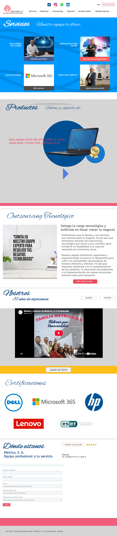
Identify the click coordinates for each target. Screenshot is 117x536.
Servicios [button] (33, 11)
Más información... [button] (85, 281)
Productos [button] (44, 11)
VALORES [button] (88, 298)
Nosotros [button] (71, 11)
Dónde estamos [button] (102, 11)
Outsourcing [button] (57, 11)
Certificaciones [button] (84, 11)
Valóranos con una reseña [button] (73, 444)
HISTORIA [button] (107, 298)
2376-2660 (110, 4)
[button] (108, 5)
